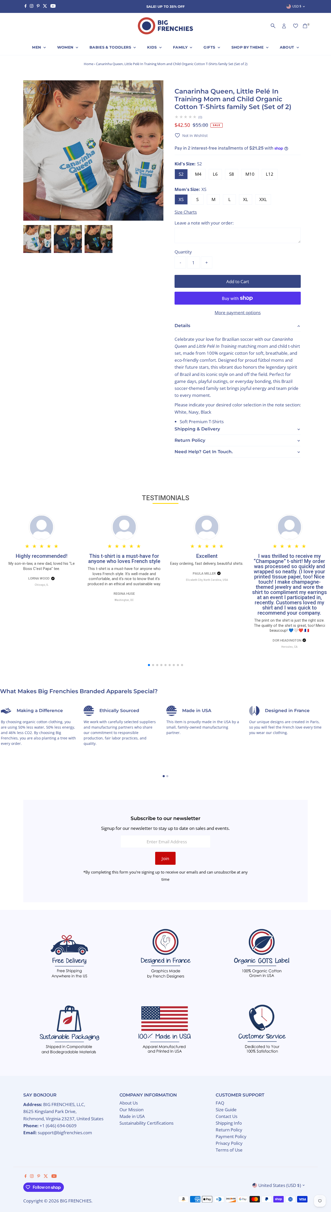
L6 (215, 174)
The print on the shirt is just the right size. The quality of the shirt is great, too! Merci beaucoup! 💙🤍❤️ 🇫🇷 (289, 625)
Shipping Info (229, 1123)
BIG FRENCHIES (75, 1201)
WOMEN (65, 47)
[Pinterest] (38, 6)
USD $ (296, 6)
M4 (198, 174)
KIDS (152, 47)
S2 (181, 174)
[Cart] (305, 26)
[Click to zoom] (155, 89)
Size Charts (186, 212)
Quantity (183, 252)
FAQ (220, 1103)
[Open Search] (273, 26)
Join (165, 858)
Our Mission (131, 1110)
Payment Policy (231, 1136)
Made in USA (132, 1116)
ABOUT (287, 47)
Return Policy (229, 1130)
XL (245, 199)
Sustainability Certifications (146, 1123)
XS (181, 199)
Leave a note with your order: (204, 223)
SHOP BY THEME (248, 47)
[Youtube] (53, 6)
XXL (263, 199)
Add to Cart (237, 281)
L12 (269, 174)
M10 (249, 174)
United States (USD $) (279, 1185)
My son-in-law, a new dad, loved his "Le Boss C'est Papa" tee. (42, 566)
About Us (128, 1103)
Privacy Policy (229, 1143)
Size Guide (226, 1110)
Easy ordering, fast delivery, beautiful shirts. (206, 563)
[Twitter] (45, 6)
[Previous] (31, 89)
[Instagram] (31, 6)
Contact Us (226, 1116)
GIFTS (210, 47)
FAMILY (181, 47)
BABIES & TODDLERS (110, 47)
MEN (37, 47)
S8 (231, 174)
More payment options (238, 312)
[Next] (44, 89)
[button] (191, 135)
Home (88, 63)
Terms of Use (229, 1150)
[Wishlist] (295, 26)
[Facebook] (25, 6)
